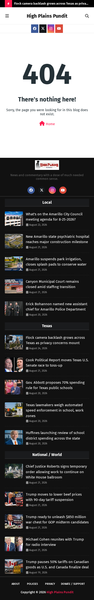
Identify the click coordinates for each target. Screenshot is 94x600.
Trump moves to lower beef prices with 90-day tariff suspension (54, 497)
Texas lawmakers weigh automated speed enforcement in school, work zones (55, 410)
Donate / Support (73, 584)
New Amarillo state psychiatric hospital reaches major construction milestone (57, 239)
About (16, 584)
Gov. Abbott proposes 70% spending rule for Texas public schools (55, 385)
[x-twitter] (43, 28)
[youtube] (59, 28)
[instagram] (50, 28)
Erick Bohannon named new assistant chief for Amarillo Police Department (56, 307)
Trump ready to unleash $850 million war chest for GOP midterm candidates (57, 520)
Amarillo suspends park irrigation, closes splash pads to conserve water (56, 262)
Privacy (50, 584)
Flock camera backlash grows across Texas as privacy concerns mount (51, 4)
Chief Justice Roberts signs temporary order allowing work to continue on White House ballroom (56, 471)
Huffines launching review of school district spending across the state (55, 436)
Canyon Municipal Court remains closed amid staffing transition (52, 284)
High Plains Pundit (47, 16)
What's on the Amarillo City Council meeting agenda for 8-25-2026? (54, 217)
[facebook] (34, 28)
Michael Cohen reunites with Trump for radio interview (55, 542)
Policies (32, 584)
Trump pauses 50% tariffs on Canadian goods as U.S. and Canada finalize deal (57, 565)
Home (50, 124)
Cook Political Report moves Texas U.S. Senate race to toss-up (57, 363)
